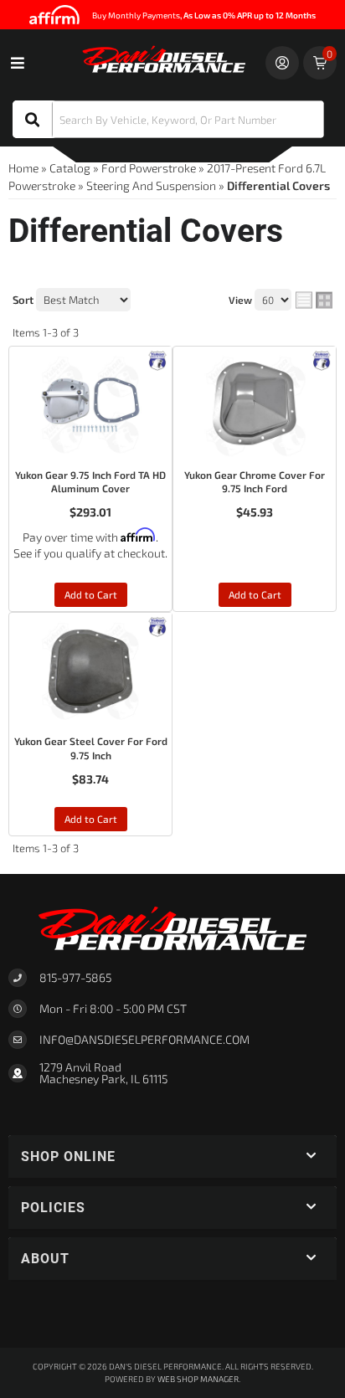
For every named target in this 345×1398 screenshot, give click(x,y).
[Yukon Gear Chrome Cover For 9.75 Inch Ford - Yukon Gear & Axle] (322, 359)
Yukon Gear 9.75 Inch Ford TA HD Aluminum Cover (90, 482)
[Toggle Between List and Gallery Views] (314, 300)
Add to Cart (90, 594)
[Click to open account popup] (282, 63)
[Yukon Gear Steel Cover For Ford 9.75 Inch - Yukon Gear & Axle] (157, 625)
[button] (168, 119)
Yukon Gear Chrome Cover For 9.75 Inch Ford (254, 482)
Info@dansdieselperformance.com (144, 1040)
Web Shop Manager (198, 1379)
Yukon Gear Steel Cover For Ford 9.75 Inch (90, 748)
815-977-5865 (75, 977)
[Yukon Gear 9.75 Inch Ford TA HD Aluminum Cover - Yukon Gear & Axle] (157, 359)
